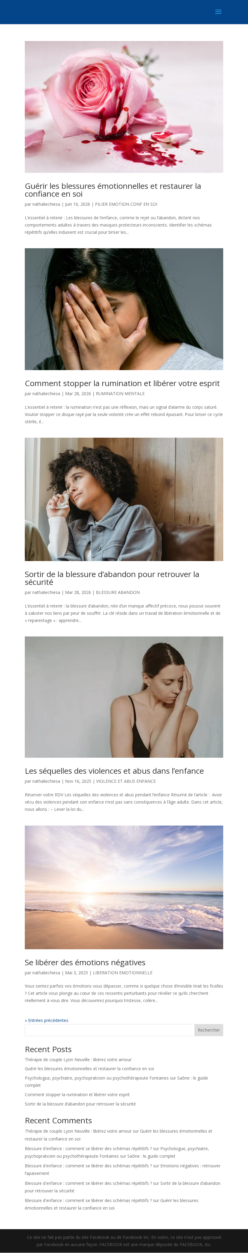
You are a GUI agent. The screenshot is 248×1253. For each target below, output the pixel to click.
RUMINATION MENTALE (120, 393)
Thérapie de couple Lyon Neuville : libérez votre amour (78, 1059)
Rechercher (209, 1030)
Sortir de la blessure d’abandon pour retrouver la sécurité (112, 578)
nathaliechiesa (46, 204)
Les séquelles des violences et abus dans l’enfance (114, 770)
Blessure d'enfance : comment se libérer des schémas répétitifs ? (88, 1148)
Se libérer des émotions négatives (85, 962)
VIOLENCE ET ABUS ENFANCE (126, 781)
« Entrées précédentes (46, 1020)
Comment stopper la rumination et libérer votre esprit (122, 383)
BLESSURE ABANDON (118, 592)
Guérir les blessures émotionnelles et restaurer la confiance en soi (113, 189)
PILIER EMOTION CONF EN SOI (126, 204)
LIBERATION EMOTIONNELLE (122, 972)
